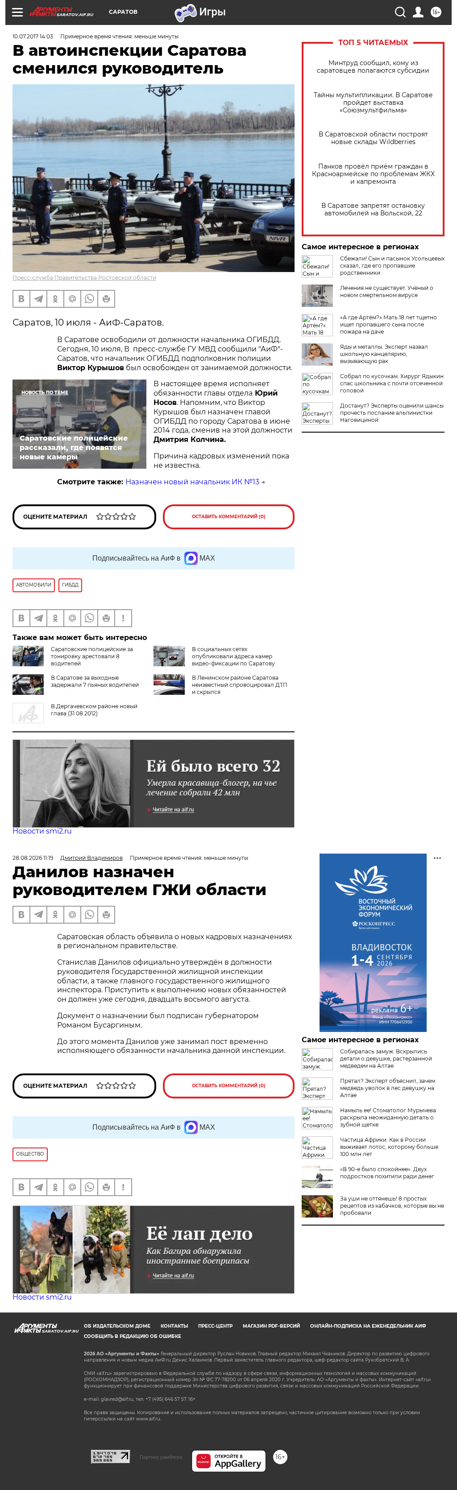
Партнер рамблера (161, 1457)
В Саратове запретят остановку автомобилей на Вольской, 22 (373, 209)
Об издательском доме (117, 1326)
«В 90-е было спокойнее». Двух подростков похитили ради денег (387, 1173)
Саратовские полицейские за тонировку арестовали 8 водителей (92, 656)
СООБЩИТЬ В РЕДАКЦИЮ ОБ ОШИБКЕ (132, 1336)
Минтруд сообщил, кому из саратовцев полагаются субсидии (373, 66)
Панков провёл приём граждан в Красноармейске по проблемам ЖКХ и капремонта (373, 174)
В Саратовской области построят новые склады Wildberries (373, 138)
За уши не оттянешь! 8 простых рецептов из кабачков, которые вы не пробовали (392, 1205)
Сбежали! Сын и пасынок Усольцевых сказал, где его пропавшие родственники (392, 265)
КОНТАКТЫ (174, 1326)
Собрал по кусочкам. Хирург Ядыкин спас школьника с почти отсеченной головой (392, 383)
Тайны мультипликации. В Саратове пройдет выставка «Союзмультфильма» (373, 102)
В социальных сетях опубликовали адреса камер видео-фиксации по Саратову (233, 656)
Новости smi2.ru (42, 831)
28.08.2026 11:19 (32, 857)
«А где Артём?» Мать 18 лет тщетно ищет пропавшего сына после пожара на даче (388, 324)
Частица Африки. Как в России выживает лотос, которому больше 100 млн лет (389, 1146)
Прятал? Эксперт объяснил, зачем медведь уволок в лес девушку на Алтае (387, 1087)
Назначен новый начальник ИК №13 (192, 482)
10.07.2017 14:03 (32, 36)
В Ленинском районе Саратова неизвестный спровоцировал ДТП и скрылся (239, 684)
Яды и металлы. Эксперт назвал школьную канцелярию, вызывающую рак (384, 353)
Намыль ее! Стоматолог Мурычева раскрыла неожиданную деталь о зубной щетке (388, 1117)
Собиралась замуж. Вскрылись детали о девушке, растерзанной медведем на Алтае (386, 1058)
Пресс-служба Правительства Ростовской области (84, 277)
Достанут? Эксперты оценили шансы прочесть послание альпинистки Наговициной (392, 412)
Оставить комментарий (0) (229, 517)
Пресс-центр (215, 1326)
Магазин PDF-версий (271, 1326)
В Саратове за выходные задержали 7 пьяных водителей (95, 681)
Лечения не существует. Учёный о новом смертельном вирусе (386, 291)
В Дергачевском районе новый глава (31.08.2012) (94, 710)
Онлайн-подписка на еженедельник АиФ (368, 1326)
